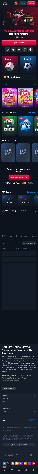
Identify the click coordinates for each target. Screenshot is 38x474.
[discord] (21, 463)
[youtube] (33, 463)
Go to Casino (31, 113)
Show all (33, 236)
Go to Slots (32, 85)
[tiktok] (29, 463)
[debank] (4, 467)
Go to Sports (31, 192)
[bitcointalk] (17, 463)
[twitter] (8, 463)
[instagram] (12, 463)
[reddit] (25, 463)
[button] (9, 126)
